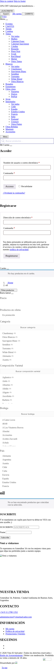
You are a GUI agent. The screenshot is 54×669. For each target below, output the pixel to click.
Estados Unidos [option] (9, 482)
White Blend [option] (9, 352)
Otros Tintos (16, 61)
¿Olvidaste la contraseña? (14, 193)
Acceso (10, 186)
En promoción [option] (8, 315)
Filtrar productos (8, 290)
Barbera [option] (6, 400)
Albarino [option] (7, 385)
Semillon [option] (7, 344)
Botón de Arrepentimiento (11, 655)
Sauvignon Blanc (18, 71)
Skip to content (6, 1)
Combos (9, 31)
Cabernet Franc (18, 41)
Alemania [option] (7, 356)
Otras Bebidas (12, 126)
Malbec (14, 39)
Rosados (9, 84)
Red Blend (15, 56)
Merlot (14, 59)
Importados (10, 101)
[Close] (7, 19)
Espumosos (11, 86)
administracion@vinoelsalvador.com (16, 617)
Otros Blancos (17, 81)
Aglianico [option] (7, 377)
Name (2, 532)
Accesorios (10, 132)
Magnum (9, 129)
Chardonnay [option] (8, 333)
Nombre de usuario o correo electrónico (26, 162)
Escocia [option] (5, 475)
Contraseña (14, 173)
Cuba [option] (4, 471)
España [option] (5, 478)
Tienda (8, 29)
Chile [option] (4, 467)
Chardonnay (16, 69)
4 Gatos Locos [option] (8, 420)
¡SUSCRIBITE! (7, 11)
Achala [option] (5, 442)
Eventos (9, 24)
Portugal (14, 119)
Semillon (15, 74)
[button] (27, 321)
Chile (13, 106)
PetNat (14, 96)
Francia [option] (5, 486)
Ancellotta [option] (7, 396)
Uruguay (15, 121)
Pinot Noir (15, 51)
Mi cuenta (10, 629)
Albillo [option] (6, 388)
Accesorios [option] (7, 435)
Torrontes (15, 76)
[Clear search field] (52, 327)
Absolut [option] (5, 431)
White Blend (16, 79)
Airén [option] (5, 381)
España (14, 109)
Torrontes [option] (7, 348)
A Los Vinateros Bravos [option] (12, 427)
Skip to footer (20, 1)
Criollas (14, 46)
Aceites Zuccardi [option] (9, 439)
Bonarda (15, 49)
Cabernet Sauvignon (20, 44)
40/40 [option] (4, 423)
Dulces (14, 94)
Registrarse (12, 256)
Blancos (9, 64)
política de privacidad (19, 249)
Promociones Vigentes (15, 634)
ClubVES (10, 26)
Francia (14, 114)
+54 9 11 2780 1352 (9, 612)
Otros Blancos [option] (9, 337)
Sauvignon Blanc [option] (11, 341)
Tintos (8, 34)
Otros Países (16, 124)
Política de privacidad (15, 631)
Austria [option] (6, 360)
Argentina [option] (6, 459)
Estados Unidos (18, 111)
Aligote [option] (6, 392)
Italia (13, 116)
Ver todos (15, 36)
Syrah (13, 54)
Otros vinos (11, 89)
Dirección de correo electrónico (22, 217)
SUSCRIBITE (6, 527)
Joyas (8, 99)
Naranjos (15, 91)
